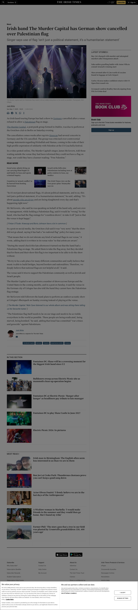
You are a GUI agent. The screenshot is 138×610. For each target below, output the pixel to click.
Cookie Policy (10, 599)
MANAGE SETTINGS (122, 598)
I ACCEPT (122, 592)
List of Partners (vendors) (69, 593)
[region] (69, 595)
